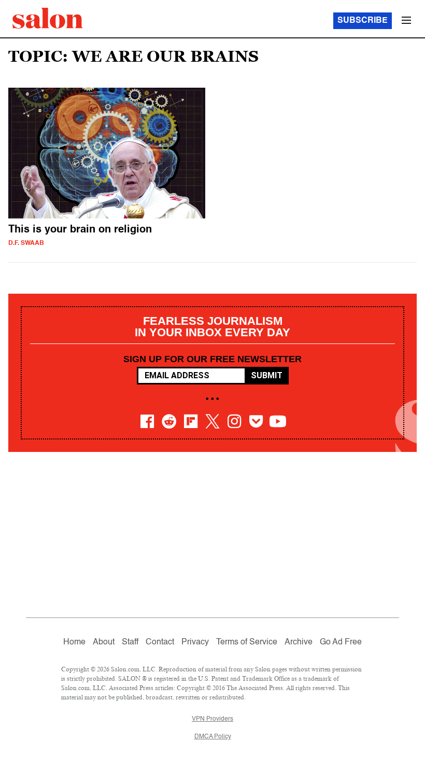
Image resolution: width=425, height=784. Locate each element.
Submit (266, 375)
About (104, 642)
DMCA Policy (212, 737)
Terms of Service (246, 642)
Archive (299, 642)
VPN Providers (212, 719)
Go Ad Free (341, 642)
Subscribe (362, 21)
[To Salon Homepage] (47, 18)
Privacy (195, 642)
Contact (160, 642)
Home (74, 642)
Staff (130, 642)
